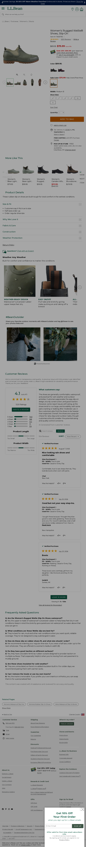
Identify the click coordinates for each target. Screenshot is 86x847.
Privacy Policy (64, 840)
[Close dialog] (82, 809)
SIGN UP (77, 826)
